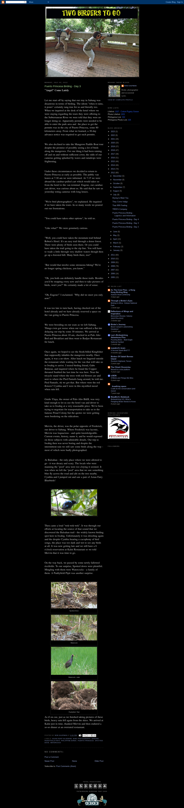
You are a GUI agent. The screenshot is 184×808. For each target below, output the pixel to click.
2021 (113, 139)
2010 (113, 259)
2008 (113, 266)
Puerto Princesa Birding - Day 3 (125, 223)
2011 (113, 255)
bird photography (81, 738)
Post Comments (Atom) (66, 766)
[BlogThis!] (86, 735)
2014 (113, 165)
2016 (113, 158)
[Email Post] (79, 735)
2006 (113, 273)
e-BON (113, 376)
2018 (113, 150)
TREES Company (119, 209)
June (115, 232)
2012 (113, 173)
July (115, 195)
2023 (113, 131)
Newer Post (49, 761)
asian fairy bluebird (62, 738)
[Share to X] (89, 735)
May (115, 235)
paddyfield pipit (52, 740)
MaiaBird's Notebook (120, 397)
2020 (113, 143)
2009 (113, 262)
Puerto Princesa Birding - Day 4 (125, 219)
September (118, 187)
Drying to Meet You (120, 198)
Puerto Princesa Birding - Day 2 (125, 227)
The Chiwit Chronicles (121, 367)
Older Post (99, 761)
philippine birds (68, 740)
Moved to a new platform (120, 370)
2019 (113, 146)
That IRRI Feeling (119, 205)
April (115, 239)
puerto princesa (86, 740)
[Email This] (83, 735)
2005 (113, 277)
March (116, 243)
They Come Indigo (120, 202)
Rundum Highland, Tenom (121, 361)
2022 (113, 135)
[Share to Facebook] (92, 735)
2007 (113, 270)
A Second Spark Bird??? (120, 350)
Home (74, 761)
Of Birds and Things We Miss (122, 378)
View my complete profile (120, 100)
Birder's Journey (118, 324)
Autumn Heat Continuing (120, 295)
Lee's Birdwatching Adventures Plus (119, 336)
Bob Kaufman (130, 86)
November (117, 180)
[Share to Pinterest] (94, 735)
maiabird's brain (118, 348)
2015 (113, 161)
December (117, 176)
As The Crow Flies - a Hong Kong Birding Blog (123, 291)
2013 (113, 169)
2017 (113, 154)
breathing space (118, 386)
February (117, 246)
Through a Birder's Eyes (121, 301)
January (116, 250)
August (116, 191)
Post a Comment (52, 757)
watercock (55, 742)
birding (95, 738)
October (116, 183)
